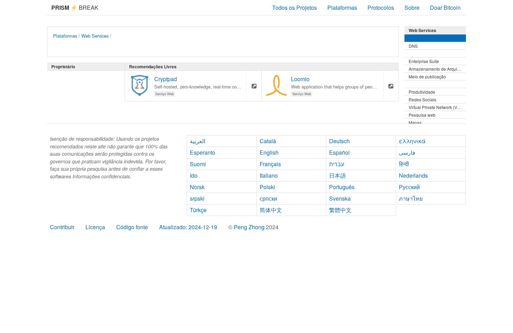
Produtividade (422, 92)
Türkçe (198, 210)
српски (268, 198)
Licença (95, 227)
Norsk (197, 187)
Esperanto (202, 152)
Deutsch (339, 141)
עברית (336, 164)
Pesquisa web (422, 115)
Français (270, 164)
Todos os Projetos (294, 7)
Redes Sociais (422, 99)
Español (339, 152)
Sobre (411, 7)
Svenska (340, 198)
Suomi (198, 164)
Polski (267, 187)
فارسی (407, 152)
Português (342, 187)
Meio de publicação (427, 76)
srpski (197, 198)
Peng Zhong (250, 227)
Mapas (415, 122)
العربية (197, 141)
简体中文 (271, 210)
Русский (409, 187)
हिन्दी (404, 164)
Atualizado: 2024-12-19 (188, 227)
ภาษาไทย (411, 198)
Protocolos (380, 7)
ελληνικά (412, 141)
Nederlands (413, 175)
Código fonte (132, 227)
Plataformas (342, 7)
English (269, 152)
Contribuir (62, 227)
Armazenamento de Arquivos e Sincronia (437, 69)
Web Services (95, 35)
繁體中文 (340, 210)
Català (268, 141)
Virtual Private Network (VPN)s (437, 107)
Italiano (269, 175)
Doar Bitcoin (445, 7)
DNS (413, 46)
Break (74, 7)
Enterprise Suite (424, 61)
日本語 (337, 175)
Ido (194, 175)
